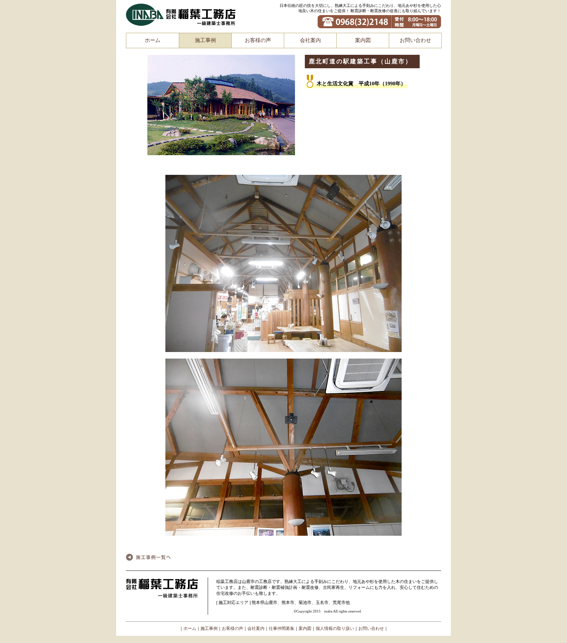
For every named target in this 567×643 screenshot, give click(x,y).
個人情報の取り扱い (335, 628)
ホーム (152, 40)
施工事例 (205, 40)
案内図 (363, 40)
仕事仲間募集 (281, 628)
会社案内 (310, 40)
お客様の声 (258, 40)
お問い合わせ (415, 40)
